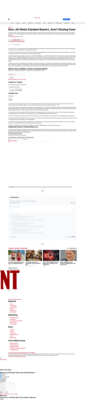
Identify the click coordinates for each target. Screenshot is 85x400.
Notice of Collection (13, 79)
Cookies (17, 352)
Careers (12, 331)
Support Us (66, 19)
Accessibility (22, 352)
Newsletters (66, 23)
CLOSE (10, 99)
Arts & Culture (38, 23)
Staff (11, 336)
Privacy (24, 79)
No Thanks (2, 381)
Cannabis (18, 23)
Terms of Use (13, 322)
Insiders (2, 375)
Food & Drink (30, 23)
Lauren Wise (12, 36)
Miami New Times (14, 346)
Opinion (23, 23)
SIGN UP (11, 77)
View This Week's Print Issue (15, 299)
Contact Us (13, 333)
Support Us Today (12, 140)
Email (9, 74)
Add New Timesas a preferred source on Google (16, 40)
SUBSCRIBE (12, 90)
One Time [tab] (11, 133)
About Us (12, 329)
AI (25, 352)
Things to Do (4, 374)
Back (1, 392)
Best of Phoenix (59, 23)
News (12, 23)
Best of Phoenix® (5, 376)
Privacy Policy (13, 324)
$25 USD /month (21, 137)
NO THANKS (19, 90)
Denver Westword (14, 345)
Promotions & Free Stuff (16, 320)
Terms (20, 79)
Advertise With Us (14, 317)
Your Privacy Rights (30, 352)
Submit (6, 392)
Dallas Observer (14, 343)
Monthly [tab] (16, 133)
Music (44, 23)
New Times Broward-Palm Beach (18, 348)
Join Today (2, 379)
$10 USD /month (12, 137)
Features (10, 27)
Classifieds (12, 319)
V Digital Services (14, 349)
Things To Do (50, 23)
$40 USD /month (29, 137)
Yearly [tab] (20, 133)
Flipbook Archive (14, 334)
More (73, 23)
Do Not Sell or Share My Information (16, 356)
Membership (13, 337)
